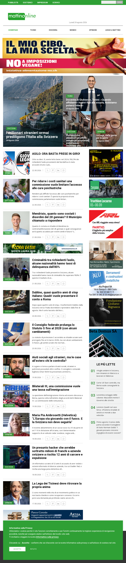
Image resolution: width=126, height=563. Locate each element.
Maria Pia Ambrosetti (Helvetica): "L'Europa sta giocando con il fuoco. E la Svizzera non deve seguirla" (57, 418)
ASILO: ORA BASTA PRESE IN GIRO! (56, 153)
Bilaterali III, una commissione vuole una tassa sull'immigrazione (56, 387)
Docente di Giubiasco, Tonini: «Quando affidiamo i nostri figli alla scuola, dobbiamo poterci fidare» (91, 102)
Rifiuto (33, 549)
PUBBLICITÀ (13, 3)
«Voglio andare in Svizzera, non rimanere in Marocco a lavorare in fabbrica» (107, 373)
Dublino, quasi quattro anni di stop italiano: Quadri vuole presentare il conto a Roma (55, 296)
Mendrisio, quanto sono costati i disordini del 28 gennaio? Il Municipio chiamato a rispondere (57, 217)
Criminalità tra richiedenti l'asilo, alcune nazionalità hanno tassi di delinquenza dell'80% (54, 263)
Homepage (13, 30)
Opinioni (93, 30)
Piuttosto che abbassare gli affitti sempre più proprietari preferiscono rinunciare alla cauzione (77, 142)
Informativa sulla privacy (47, 537)
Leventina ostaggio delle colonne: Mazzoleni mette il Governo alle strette (107, 398)
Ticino (33, 30)
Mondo (73, 30)
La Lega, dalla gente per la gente (106, 136)
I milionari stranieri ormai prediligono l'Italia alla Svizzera (32, 135)
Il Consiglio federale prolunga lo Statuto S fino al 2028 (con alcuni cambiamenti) (54, 328)
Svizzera (53, 30)
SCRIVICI (56, 3)
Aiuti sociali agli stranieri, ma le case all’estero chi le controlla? (56, 359)
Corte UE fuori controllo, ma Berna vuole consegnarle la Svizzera (108, 385)
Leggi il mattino (112, 30)
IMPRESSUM (42, 3)
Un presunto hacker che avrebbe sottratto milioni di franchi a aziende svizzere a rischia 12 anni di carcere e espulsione (57, 453)
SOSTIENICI (27, 3)
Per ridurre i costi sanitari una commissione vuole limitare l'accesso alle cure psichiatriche (57, 184)
